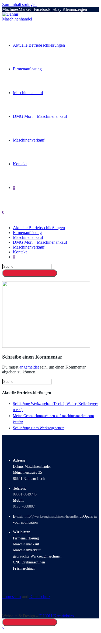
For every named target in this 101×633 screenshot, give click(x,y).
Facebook (42, 9)
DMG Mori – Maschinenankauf (40, 242)
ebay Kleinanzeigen (70, 9)
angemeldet (29, 367)
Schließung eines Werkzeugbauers (38, 428)
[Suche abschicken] (29, 273)
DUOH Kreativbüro (56, 616)
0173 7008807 (24, 506)
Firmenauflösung (27, 232)
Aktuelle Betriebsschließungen (39, 227)
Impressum (11, 596)
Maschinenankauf (28, 237)
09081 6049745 (25, 494)
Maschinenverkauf (28, 247)
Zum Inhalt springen (19, 4)
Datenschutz (39, 596)
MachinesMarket (16, 9)
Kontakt (20, 252)
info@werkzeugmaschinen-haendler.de (54, 516)
